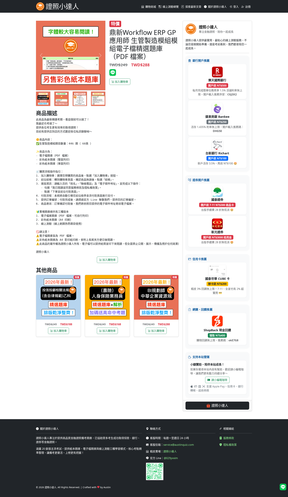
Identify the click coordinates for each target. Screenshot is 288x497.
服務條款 (228, 438)
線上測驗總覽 (171, 7)
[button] (283, 487)
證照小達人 (220, 405)
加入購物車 (121, 82)
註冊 (248, 7)
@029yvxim (171, 458)
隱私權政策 (230, 445)
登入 (236, 7)
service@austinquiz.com (178, 445)
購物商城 (150, 7)
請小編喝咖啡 (219, 380)
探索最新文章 (193, 7)
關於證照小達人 (217, 7)
